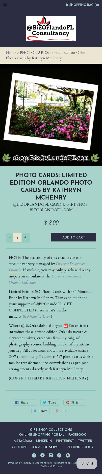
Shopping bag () (83, 5)
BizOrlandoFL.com (37, 316)
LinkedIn (44, 441)
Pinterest (65, 441)
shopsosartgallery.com (36, 356)
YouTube (19, 447)
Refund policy (80, 447)
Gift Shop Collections (51, 430)
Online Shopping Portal (41, 435)
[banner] (51, 28)
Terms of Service (47, 447)
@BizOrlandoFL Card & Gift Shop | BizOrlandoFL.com (51, 207)
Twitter (85, 441)
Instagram (22, 441)
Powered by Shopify (19, 463)
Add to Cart (73, 237)
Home (11, 52)
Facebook (77, 435)
